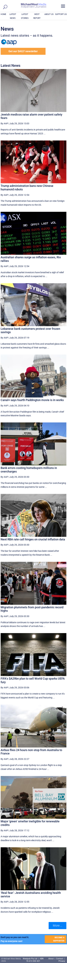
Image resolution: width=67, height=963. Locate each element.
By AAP (4, 123)
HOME (3, 14)
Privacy (62, 961)
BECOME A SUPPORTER (58, 939)
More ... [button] (57, 925)
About (51, 958)
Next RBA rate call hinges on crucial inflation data (33, 539)
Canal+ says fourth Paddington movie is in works (32, 400)
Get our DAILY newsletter (23, 51)
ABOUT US (49, 14)
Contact (59, 958)
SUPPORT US (61, 14)
